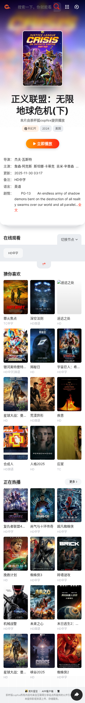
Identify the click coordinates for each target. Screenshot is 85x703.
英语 (17, 186)
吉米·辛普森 (65, 166)
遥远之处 (63, 318)
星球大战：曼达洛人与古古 (16, 415)
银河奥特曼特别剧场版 (16, 367)
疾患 (60, 415)
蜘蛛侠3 (36, 575)
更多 (72, 482)
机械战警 (10, 624)
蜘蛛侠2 (63, 672)
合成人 (8, 464)
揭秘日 (35, 367)
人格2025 (37, 464)
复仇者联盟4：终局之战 (16, 526)
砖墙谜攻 (63, 575)
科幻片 (32, 128)
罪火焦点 (10, 318)
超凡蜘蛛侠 (65, 526)
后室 (60, 464)
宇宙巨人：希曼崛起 (69, 367)
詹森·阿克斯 (23, 166)
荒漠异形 (36, 415)
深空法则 (36, 318)
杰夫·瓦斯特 (23, 159)
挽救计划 (10, 575)
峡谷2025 (37, 672)
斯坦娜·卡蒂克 (44, 166)
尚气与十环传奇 (41, 526)
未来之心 (36, 624)
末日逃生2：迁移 (69, 624)
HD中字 (13, 253)
